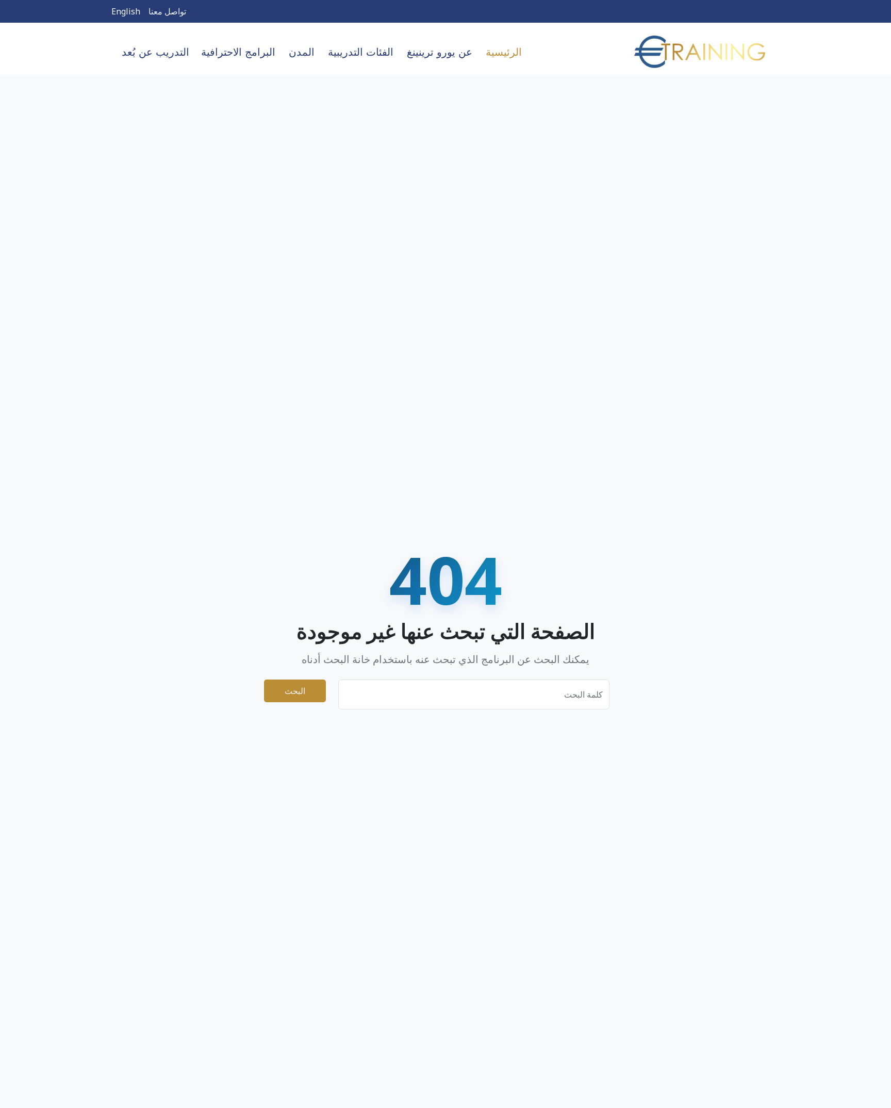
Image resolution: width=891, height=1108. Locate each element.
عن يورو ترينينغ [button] (439, 52)
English (125, 11)
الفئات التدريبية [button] (360, 52)
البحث (295, 691)
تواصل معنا (167, 11)
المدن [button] (302, 52)
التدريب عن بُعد (155, 52)
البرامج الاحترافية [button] (238, 52)
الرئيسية (504, 52)
